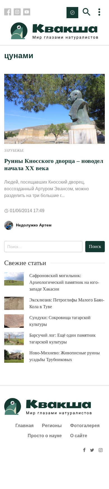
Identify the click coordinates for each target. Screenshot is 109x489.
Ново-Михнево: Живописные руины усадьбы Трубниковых (64, 356)
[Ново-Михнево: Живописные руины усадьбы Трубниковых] (16, 356)
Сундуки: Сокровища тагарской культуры (60, 321)
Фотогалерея (84, 425)
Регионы (52, 425)
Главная (24, 425)
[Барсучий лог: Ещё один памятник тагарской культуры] (16, 338)
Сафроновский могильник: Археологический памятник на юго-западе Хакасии (64, 282)
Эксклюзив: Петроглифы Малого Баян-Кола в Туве (66, 303)
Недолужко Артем (33, 225)
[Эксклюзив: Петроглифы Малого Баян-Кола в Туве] (16, 303)
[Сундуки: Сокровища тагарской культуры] (16, 321)
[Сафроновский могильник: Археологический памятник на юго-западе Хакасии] (16, 279)
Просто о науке (45, 435)
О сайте (78, 435)
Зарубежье (14, 151)
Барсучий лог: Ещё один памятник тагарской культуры (62, 338)
